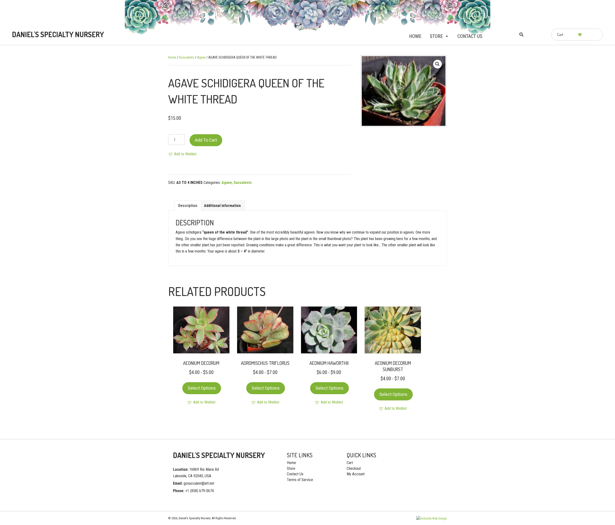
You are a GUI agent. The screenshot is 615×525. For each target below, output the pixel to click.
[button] (446, 36)
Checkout (354, 468)
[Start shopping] (580, 34)
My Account (356, 474)
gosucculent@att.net (199, 483)
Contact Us (469, 36)
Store (436, 36)
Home (415, 36)
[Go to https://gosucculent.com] (57, 34)
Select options (202, 388)
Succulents (186, 57)
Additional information (222, 205)
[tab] (187, 205)
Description (187, 205)
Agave (201, 57)
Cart (350, 462)
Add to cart (206, 140)
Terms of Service (300, 479)
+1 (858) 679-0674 (199, 491)
